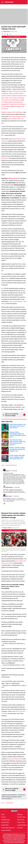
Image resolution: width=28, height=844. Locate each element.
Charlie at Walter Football (8, 95)
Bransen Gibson (7, 527)
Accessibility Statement (8, 827)
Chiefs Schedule (9, 802)
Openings (20, 814)
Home (2, 465)
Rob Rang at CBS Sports (13, 91)
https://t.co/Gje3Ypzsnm (13, 683)
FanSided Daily (5, 819)
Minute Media (8, 834)
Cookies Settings (6, 830)
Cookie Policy (5, 825)
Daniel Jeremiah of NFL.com (15, 118)
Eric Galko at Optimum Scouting (10, 102)
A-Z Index (20, 827)
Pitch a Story (20, 819)
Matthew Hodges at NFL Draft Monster (12, 112)
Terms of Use (21, 822)
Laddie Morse (6, 31)
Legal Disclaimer (22, 825)
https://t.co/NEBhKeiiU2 (8, 663)
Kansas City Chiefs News (11, 465)
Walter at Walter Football (16, 93)
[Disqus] (15, 486)
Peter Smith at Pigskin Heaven (17, 116)
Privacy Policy (5, 822)
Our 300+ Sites (21, 817)
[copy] (10, 34)
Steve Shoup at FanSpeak (16, 98)
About (3, 814)
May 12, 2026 (20, 665)
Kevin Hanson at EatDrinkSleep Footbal (12, 100)
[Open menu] (2, 2)
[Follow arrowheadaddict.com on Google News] (24, 415)
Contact (3, 817)
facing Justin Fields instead (14, 759)
